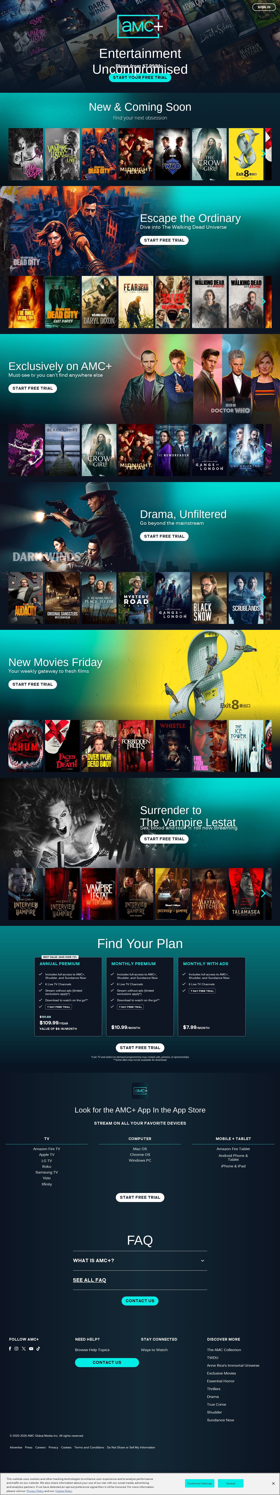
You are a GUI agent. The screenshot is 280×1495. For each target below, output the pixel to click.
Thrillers (213, 1388)
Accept (230, 1483)
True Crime (216, 1404)
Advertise (16, 1447)
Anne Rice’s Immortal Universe (233, 1365)
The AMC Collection (224, 1349)
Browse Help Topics (92, 1349)
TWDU (212, 1357)
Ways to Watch (154, 1349)
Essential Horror (220, 1380)
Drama (213, 1396)
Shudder (214, 1412)
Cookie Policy (63, 1490)
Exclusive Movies (221, 1373)
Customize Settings (199, 1483)
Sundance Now (220, 1419)
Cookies (66, 1447)
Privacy (53, 1447)
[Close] (273, 1483)
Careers (40, 1447)
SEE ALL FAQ (89, 1280)
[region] (140, 1484)
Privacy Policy (35, 1490)
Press (28, 1447)
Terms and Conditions (89, 1447)
